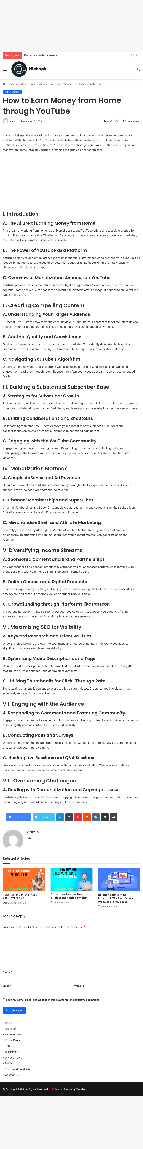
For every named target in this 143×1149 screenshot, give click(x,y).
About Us (10, 1028)
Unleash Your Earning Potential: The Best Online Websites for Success (115, 898)
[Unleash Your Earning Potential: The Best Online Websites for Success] (119, 879)
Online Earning (13, 1040)
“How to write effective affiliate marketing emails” (69, 896)
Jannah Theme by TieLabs (70, 1089)
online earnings (12, 91)
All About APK (13, 1034)
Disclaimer (11, 1051)
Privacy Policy (13, 1057)
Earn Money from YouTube (30, 83)
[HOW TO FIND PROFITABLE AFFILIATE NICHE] (24, 879)
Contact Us (12, 1074)
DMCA (9, 1063)
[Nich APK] (29, 69)
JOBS (8, 1046)
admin (12, 121)
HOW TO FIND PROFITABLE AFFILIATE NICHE (20, 896)
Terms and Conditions (18, 1069)
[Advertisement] (71, 26)
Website (79, 985)
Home (9, 83)
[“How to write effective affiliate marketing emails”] (71, 879)
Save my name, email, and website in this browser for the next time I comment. (53, 999)
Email (7, 985)
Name (7, 971)
